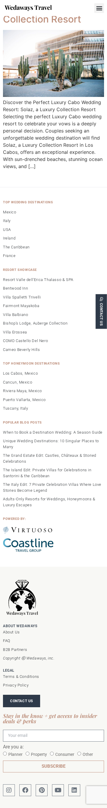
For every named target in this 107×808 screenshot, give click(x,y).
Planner (15, 754)
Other (88, 754)
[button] (99, 8)
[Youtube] (58, 790)
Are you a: (13, 747)
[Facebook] (25, 790)
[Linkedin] (74, 790)
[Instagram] (9, 790)
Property (39, 754)
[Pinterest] (42, 790)
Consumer (64, 754)
